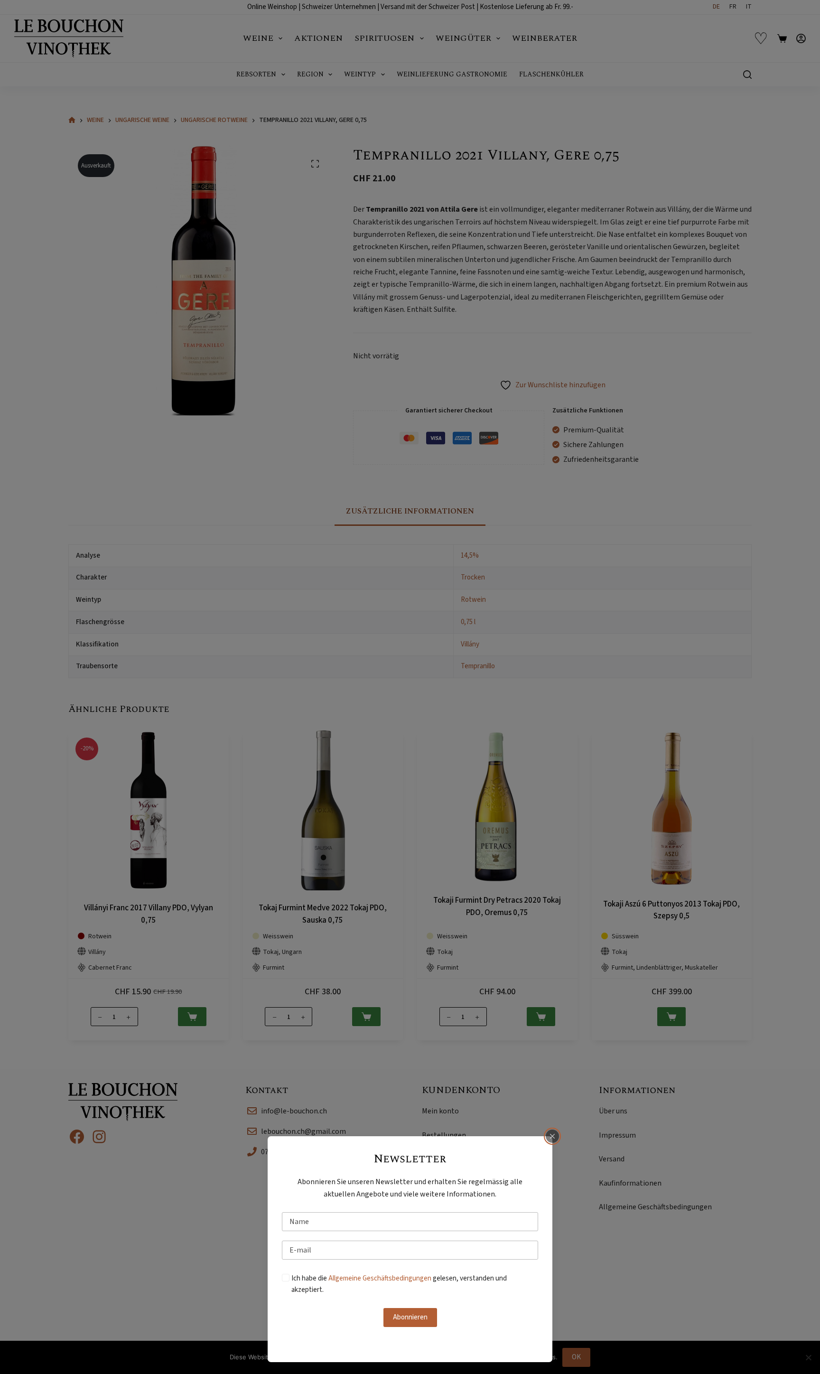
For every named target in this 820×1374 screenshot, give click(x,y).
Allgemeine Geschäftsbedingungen (379, 1278)
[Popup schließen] (552, 1136)
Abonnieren (410, 1317)
